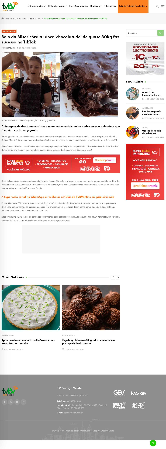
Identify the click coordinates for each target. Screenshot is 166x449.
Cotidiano (146, 89)
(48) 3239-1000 (74, 401)
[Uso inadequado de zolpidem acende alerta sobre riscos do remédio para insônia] (132, 132)
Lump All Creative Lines (103, 431)
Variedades (147, 108)
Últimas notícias (35, 6)
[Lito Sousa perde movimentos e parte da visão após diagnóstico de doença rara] (132, 113)
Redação (10, 48)
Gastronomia (8, 335)
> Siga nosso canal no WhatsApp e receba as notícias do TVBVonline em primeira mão (58, 197)
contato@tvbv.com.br (73, 413)
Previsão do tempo (78, 6)
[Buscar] (157, 6)
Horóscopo (95, 6)
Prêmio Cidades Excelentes (132, 6)
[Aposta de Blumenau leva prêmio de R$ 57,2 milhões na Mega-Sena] (132, 93)
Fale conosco (110, 6)
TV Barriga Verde (56, 6)
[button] (113, 277)
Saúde (145, 127)
